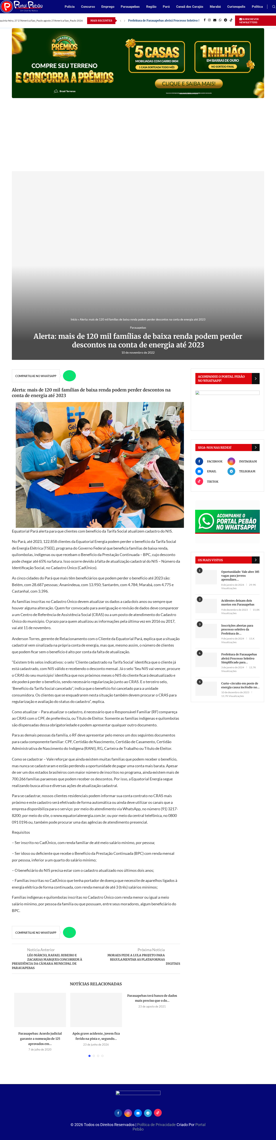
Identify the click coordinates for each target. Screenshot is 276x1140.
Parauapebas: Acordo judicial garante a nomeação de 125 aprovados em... (40, 1039)
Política (257, 7)
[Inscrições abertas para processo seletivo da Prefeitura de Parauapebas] (206, 631)
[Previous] (120, 20)
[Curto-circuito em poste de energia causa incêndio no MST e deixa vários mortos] (206, 689)
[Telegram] (225, 20)
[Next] (124, 20)
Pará (166, 7)
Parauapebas (130, 7)
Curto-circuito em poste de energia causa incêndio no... (240, 685)
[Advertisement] (138, 130)
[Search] (274, 7)
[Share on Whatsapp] (69, 375)
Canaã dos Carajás (189, 7)
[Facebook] (205, 20)
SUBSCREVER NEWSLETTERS (249, 20)
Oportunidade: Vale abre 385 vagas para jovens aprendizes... (240, 575)
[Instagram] (209, 20)
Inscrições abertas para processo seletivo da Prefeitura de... (237, 629)
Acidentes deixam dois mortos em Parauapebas (237, 602)
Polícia (70, 7)
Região (151, 7)
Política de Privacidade (157, 1124)
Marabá (215, 7)
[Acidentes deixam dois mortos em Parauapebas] (206, 606)
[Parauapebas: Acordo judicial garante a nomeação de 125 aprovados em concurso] (40, 1010)
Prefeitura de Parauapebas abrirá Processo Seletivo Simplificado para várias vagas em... (188, 20)
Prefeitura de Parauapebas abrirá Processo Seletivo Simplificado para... (239, 658)
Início (74, 319)
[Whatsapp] (220, 20)
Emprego (107, 7)
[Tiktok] (231, 20)
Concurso (88, 7)
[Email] (214, 20)
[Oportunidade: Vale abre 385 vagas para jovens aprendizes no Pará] (206, 577)
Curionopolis (236, 7)
